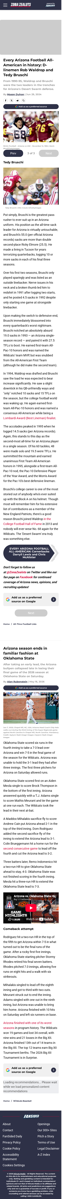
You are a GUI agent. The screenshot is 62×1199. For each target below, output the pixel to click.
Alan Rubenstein (17, 681)
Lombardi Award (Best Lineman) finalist (29, 418)
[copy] (23, 100)
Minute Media (19, 1174)
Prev (13, 153)
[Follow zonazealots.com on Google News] (53, 599)
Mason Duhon (15, 94)
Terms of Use (46, 1142)
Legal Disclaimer (48, 1148)
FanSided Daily (12, 1136)
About (7, 1124)
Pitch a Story (46, 1136)
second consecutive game (20, 848)
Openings (44, 1124)
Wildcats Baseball (22, 1101)
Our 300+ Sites (47, 1130)
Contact (8, 1130)
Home (6, 624)
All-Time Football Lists (24, 624)
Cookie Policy (11, 1148)
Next (49, 153)
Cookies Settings (14, 1165)
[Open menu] (5, 5)
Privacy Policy (12, 1142)
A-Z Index (44, 1154)
